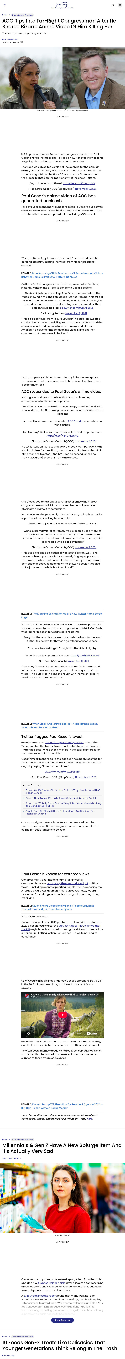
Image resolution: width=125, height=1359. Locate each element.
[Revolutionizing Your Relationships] (62, 4)
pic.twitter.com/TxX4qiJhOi (79, 183)
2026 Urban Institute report (40, 1295)
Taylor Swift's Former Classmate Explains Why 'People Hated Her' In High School (63, 791)
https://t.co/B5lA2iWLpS (84, 655)
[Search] (112, 5)
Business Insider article (51, 1283)
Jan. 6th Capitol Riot (71, 925)
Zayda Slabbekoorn (11, 1158)
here (89, 1119)
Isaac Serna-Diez (10, 39)
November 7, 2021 (86, 189)
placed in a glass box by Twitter (64, 742)
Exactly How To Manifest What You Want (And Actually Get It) (61, 798)
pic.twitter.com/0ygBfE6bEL (76, 308)
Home (4, 15)
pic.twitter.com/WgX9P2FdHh (62, 771)
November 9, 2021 (76, 313)
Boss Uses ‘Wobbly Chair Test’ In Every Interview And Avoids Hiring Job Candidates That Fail (63, 804)
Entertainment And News (22, 15)
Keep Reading (62, 1320)
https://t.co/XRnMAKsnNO (62, 435)
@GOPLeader (75, 421)
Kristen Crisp (8, 1355)
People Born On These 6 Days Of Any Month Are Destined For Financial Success (60, 812)
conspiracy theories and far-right (67, 883)
